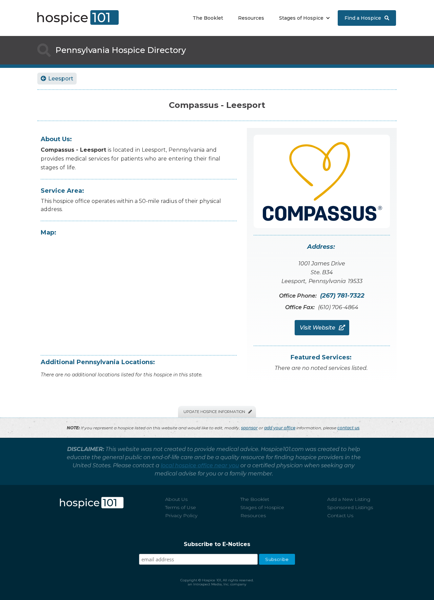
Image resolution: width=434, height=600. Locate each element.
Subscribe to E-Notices (217, 544)
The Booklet (208, 18)
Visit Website (322, 327)
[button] (303, 18)
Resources (251, 18)
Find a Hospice (366, 18)
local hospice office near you (200, 465)
